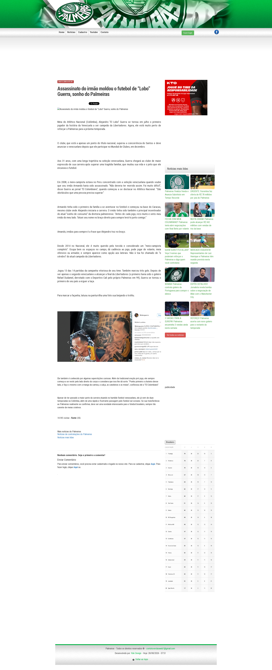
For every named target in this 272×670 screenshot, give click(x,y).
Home (61, 32)
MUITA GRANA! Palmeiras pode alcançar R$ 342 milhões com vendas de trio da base (201, 224)
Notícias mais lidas (65, 437)
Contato (105, 32)
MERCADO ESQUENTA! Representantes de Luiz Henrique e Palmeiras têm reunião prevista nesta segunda (201, 256)
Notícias (71, 32)
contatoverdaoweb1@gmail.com (160, 648)
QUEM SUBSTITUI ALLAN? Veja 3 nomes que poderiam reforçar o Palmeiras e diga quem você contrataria (177, 256)
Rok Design (136, 653)
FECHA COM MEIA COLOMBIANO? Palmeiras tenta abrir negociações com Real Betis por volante (177, 224)
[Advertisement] (167, 9)
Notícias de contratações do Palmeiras (74, 434)
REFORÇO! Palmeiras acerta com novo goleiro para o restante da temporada (201, 323)
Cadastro (82, 32)
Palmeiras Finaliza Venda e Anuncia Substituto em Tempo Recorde (177, 194)
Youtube (94, 32)
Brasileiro (170, 442)
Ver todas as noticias (175, 335)
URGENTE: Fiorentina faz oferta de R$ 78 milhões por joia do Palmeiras (201, 194)
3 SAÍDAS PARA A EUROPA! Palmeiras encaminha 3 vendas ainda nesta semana (176, 323)
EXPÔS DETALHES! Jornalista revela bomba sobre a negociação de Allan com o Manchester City (201, 290)
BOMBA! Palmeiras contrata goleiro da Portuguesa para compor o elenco (177, 289)
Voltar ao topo (141, 659)
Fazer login (187, 33)
